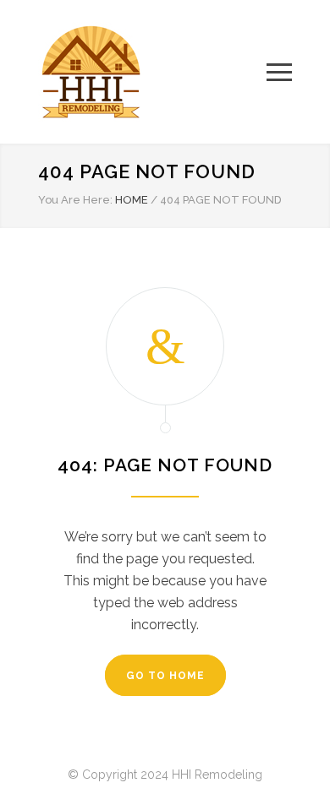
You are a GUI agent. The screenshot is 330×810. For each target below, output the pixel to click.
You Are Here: (75, 199)
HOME (131, 199)
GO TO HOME (165, 676)
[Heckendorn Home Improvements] (152, 72)
